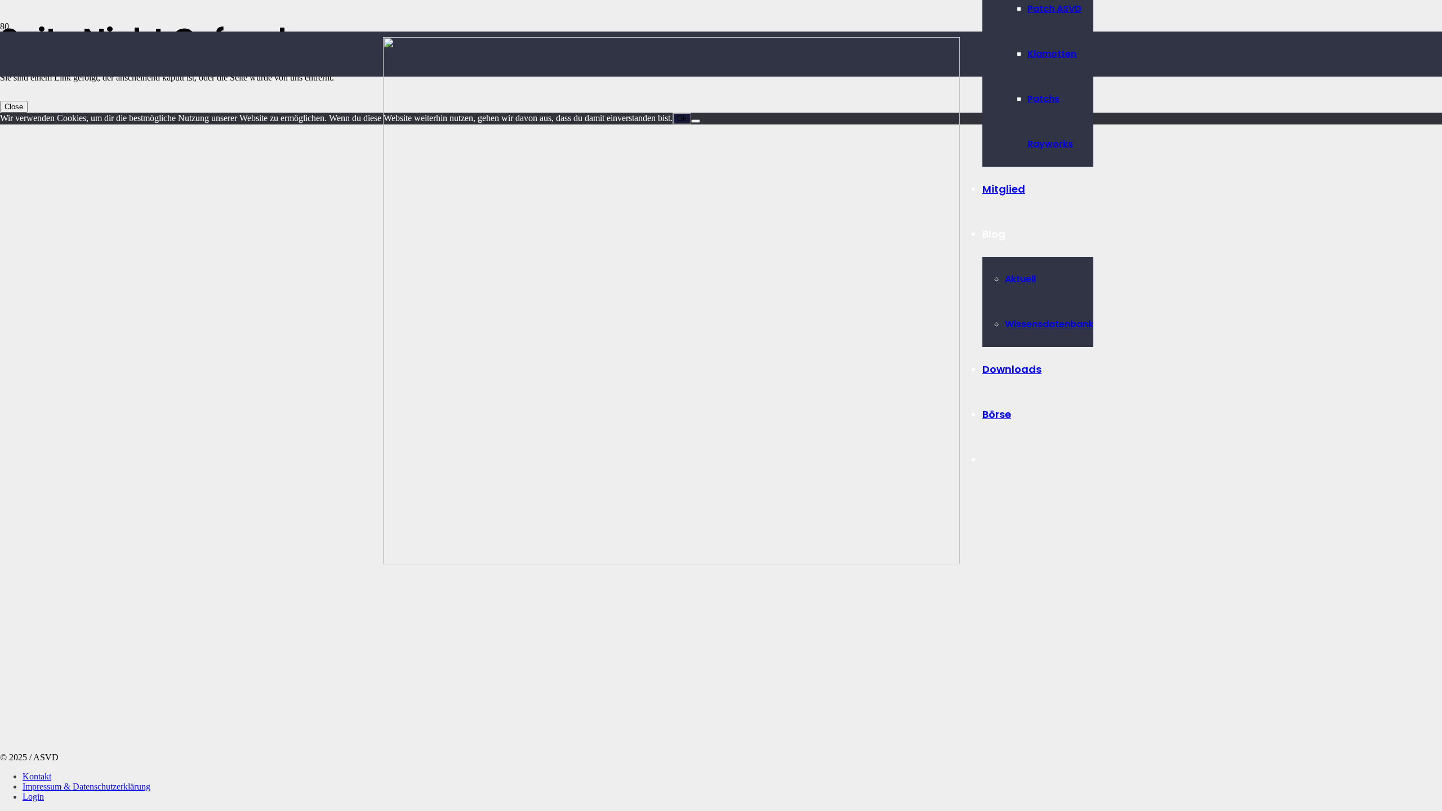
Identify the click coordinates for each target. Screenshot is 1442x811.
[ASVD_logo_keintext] (671, 561)
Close (14, 107)
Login (33, 796)
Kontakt (37, 776)
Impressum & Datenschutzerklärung (86, 786)
